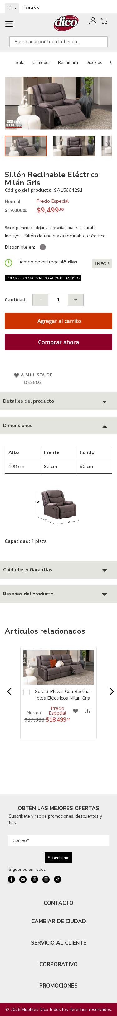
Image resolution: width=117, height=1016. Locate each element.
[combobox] (58, 41)
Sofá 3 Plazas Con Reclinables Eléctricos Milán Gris (63, 694)
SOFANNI (32, 8)
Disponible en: (20, 247)
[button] (77, 146)
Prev (7, 695)
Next (109, 695)
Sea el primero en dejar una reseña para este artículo (50, 227)
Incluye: (14, 236)
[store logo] (66, 23)
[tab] (58, 401)
